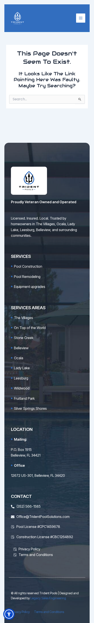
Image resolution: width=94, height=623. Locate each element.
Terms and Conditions (49, 612)
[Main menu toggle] (80, 18)
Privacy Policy (20, 612)
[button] (9, 614)
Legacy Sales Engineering (48, 598)
